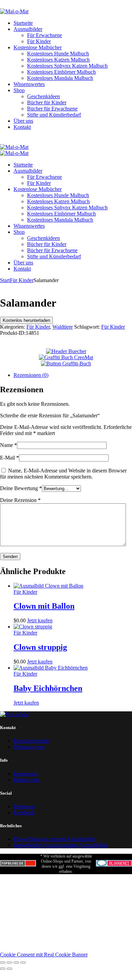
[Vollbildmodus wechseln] (9, 963)
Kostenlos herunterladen (26, 320)
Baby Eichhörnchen (48, 688)
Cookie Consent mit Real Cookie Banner (44, 954)
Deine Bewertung (21, 488)
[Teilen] (16, 963)
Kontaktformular (31, 741)
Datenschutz (27, 780)
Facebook (24, 812)
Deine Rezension (20, 500)
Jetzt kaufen (39, 620)
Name (8, 445)
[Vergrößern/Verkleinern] (2, 963)
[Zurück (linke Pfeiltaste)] (2, 969)
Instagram (24, 806)
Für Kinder (22, 280)
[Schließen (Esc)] (23, 963)
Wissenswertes (29, 747)
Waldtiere (62, 327)
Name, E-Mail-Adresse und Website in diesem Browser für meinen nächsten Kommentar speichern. (63, 474)
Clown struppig (40, 647)
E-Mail (9, 458)
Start (5, 280)
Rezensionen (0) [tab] (31, 375)
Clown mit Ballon (44, 606)
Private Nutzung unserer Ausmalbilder (54, 839)
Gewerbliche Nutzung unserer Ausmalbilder (61, 845)
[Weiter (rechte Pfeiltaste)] (9, 969)
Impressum (25, 774)
